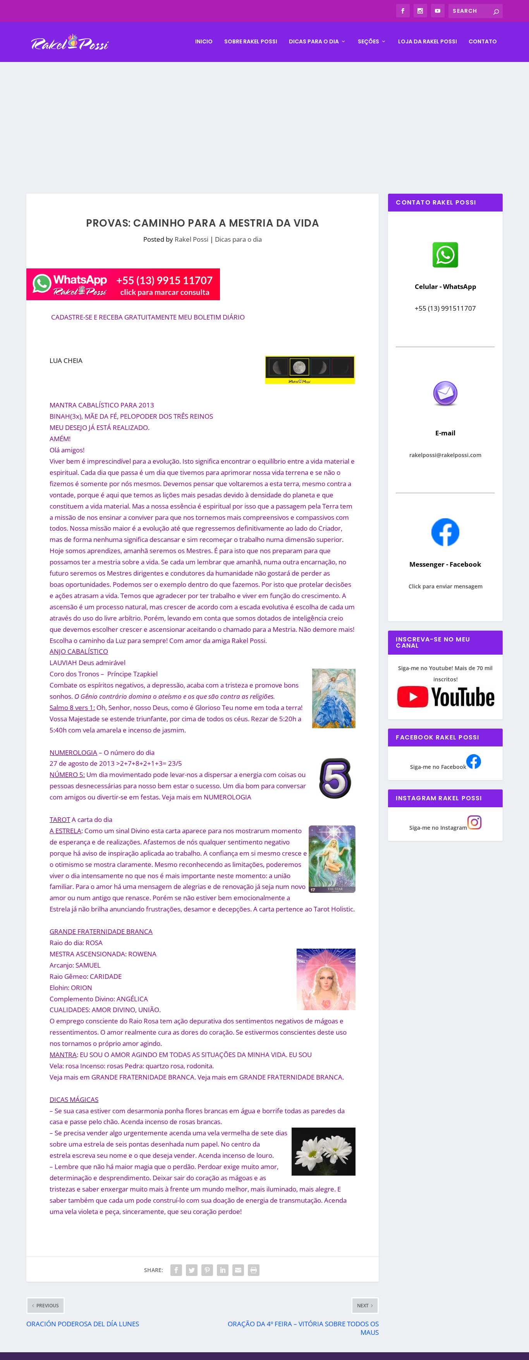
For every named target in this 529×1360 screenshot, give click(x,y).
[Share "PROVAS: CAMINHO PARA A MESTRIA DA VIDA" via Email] (238, 1270)
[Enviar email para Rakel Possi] (445, 412)
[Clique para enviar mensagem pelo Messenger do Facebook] (445, 544)
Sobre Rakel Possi (250, 41)
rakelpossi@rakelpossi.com (445, 455)
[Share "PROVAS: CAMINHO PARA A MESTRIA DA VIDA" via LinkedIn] (222, 1270)
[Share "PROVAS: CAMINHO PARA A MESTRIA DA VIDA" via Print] (253, 1270)
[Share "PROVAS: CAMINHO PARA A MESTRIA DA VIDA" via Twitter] (191, 1270)
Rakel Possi (191, 239)
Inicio (204, 41)
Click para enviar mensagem (446, 586)
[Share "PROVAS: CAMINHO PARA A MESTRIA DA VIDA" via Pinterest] (207, 1270)
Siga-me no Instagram (438, 827)
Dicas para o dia (314, 41)
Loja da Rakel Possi (427, 41)
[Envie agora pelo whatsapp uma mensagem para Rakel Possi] (445, 266)
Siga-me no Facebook (438, 766)
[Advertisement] (264, 120)
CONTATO (483, 41)
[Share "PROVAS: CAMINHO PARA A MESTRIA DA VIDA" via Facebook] (176, 1270)
